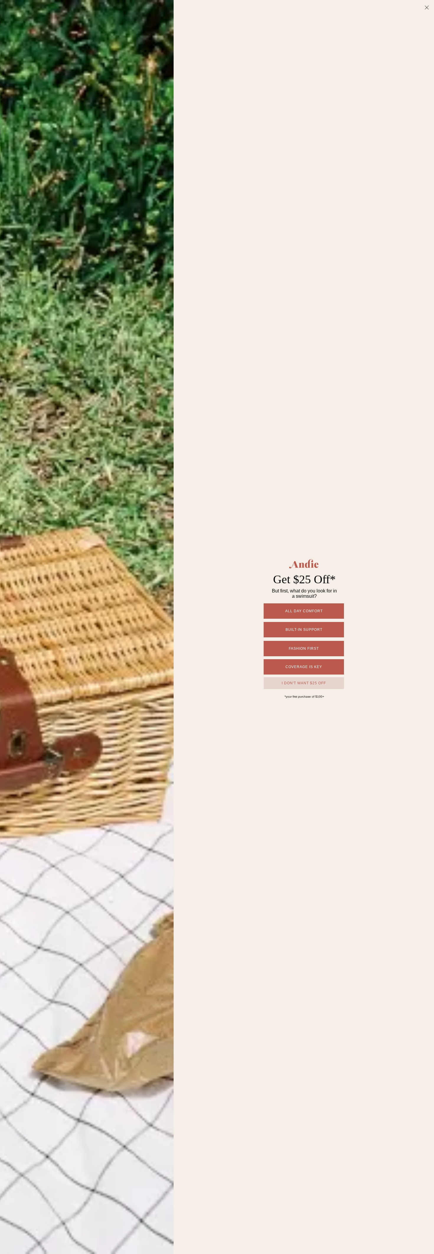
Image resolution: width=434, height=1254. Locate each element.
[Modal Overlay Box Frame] (217, 627)
